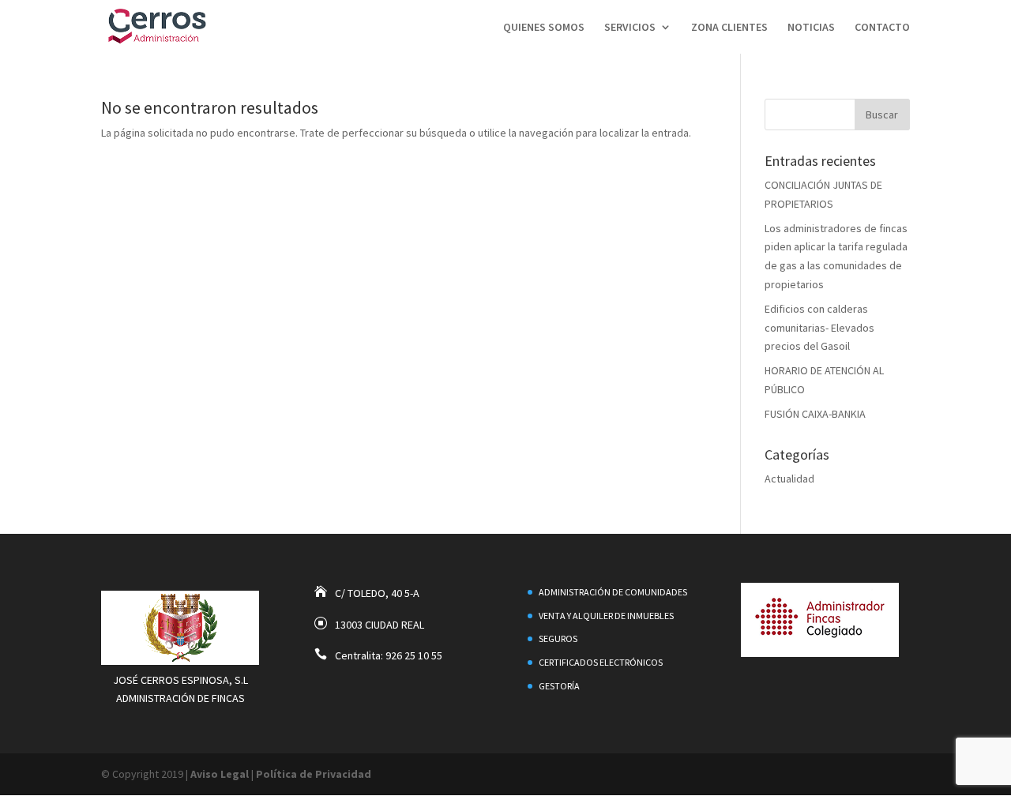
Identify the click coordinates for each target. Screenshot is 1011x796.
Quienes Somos (543, 27)
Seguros (558, 638)
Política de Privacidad (313, 774)
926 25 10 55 (413, 655)
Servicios (630, 27)
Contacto (882, 27)
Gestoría (559, 686)
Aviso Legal (219, 774)
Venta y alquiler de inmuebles (606, 615)
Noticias (811, 27)
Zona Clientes (729, 27)
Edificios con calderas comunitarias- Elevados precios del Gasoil (819, 328)
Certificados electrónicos (601, 662)
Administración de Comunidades (613, 592)
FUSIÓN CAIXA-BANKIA (815, 414)
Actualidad (789, 478)
